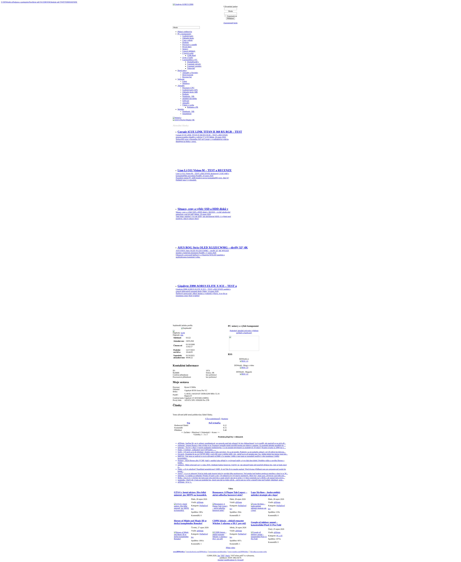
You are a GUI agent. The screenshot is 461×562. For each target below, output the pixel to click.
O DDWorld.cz (7, 2)
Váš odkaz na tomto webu (258, 552)
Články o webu (188, 105)
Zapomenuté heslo (230, 23)
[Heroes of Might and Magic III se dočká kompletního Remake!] (182, 539)
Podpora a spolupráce (21, 2)
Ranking (224, 419)
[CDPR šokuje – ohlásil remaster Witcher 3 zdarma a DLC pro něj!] (220, 539)
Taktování (191, 68)
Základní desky (188, 38)
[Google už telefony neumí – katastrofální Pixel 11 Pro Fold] (259, 539)
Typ (188, 423)
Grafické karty (187, 36)
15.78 (183, 333)
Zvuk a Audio (187, 58)
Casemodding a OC (189, 60)
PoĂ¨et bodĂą (214, 423)
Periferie (185, 42)
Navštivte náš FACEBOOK (39, 2)
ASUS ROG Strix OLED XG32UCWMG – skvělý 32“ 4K (213, 247)
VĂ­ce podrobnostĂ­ (212, 419)
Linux (184, 81)
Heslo (230, 11)
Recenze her (187, 77)
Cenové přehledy (188, 51)
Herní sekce (182, 71)
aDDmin (200, 502)
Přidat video (230, 548)
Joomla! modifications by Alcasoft (230, 560)
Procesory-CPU (188, 88)
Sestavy (185, 49)
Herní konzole (187, 75)
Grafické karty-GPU (190, 90)
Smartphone (186, 114)
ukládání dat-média (189, 99)
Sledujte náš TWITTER (59, 2)
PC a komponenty (184, 34)
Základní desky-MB (190, 92)
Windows (186, 83)
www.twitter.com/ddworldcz (218, 552)
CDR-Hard (191, 55)
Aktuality (181, 86)
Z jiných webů (187, 53)
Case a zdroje (187, 40)
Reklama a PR (192, 107)
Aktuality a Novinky (190, 73)
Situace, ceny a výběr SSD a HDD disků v (203, 208)
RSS (70, 2)
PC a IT (279, 536)
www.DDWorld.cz (179, 552)
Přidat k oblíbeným (185, 32)
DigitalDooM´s (193, 62)
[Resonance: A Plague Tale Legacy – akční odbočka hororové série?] (220, 510)
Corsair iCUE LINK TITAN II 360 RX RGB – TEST (210, 131)
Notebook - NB (188, 96)
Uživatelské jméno (231, 7)
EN (73, 2)
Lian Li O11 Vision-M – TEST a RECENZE (205, 170)
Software (181, 79)
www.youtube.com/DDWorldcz (238, 552)
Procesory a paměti (189, 45)
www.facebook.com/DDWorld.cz (196, 552)
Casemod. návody (194, 64)
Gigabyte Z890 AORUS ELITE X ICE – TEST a (207, 285)
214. (181, 335)
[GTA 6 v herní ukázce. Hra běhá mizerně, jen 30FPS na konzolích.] (182, 510)
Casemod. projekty (194, 66)
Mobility (181, 109)
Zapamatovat (232, 16)
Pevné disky (187, 47)
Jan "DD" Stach (223, 556)
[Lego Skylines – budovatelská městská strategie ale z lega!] (259, 510)
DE (76, 2)
